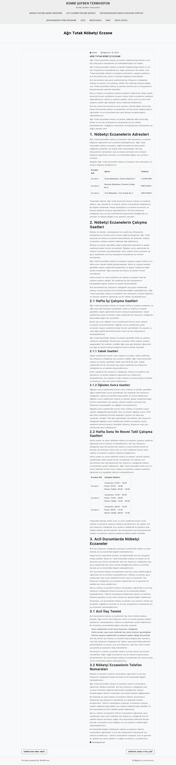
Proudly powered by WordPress (36, 760)
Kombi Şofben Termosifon (88, 3)
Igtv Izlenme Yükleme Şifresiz (81, 13)
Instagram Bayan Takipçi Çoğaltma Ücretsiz (121, 13)
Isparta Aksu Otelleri (140, 752)
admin (94, 53)
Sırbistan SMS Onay (34, 752)
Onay (108, 20)
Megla (137, 760)
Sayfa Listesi (121, 20)
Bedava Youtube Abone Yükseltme (46, 13)
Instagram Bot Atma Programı (61, 20)
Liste (83, 20)
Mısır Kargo (96, 20)
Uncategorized (98, 742)
